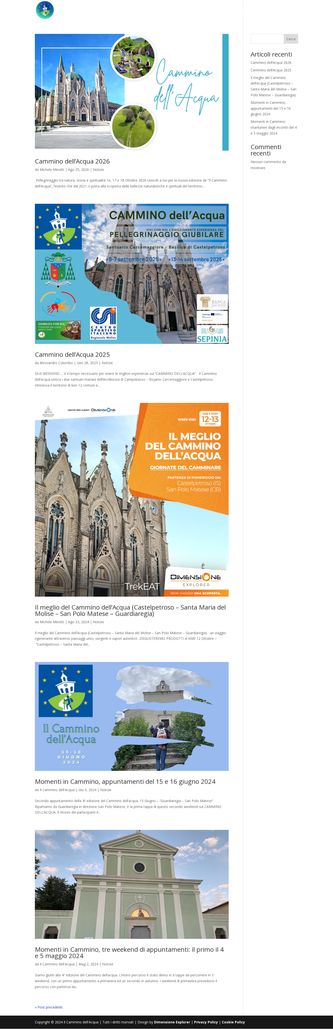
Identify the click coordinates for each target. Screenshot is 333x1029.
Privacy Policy (206, 1022)
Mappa (154, 10)
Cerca (290, 39)
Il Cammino (106, 10)
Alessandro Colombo (56, 362)
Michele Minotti (52, 169)
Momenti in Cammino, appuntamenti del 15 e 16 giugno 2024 (125, 781)
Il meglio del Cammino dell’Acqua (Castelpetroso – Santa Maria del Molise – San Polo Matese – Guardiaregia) (130, 610)
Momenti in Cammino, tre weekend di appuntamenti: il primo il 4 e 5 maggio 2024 (129, 952)
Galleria (200, 10)
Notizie (98, 169)
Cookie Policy (233, 1022)
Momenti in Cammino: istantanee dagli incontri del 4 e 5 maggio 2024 (274, 127)
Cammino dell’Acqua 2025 (72, 354)
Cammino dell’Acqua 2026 (72, 161)
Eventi (176, 10)
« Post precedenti (48, 1007)
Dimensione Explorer (172, 1022)
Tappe (133, 10)
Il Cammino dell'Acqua (57, 789)
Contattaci (231, 10)
